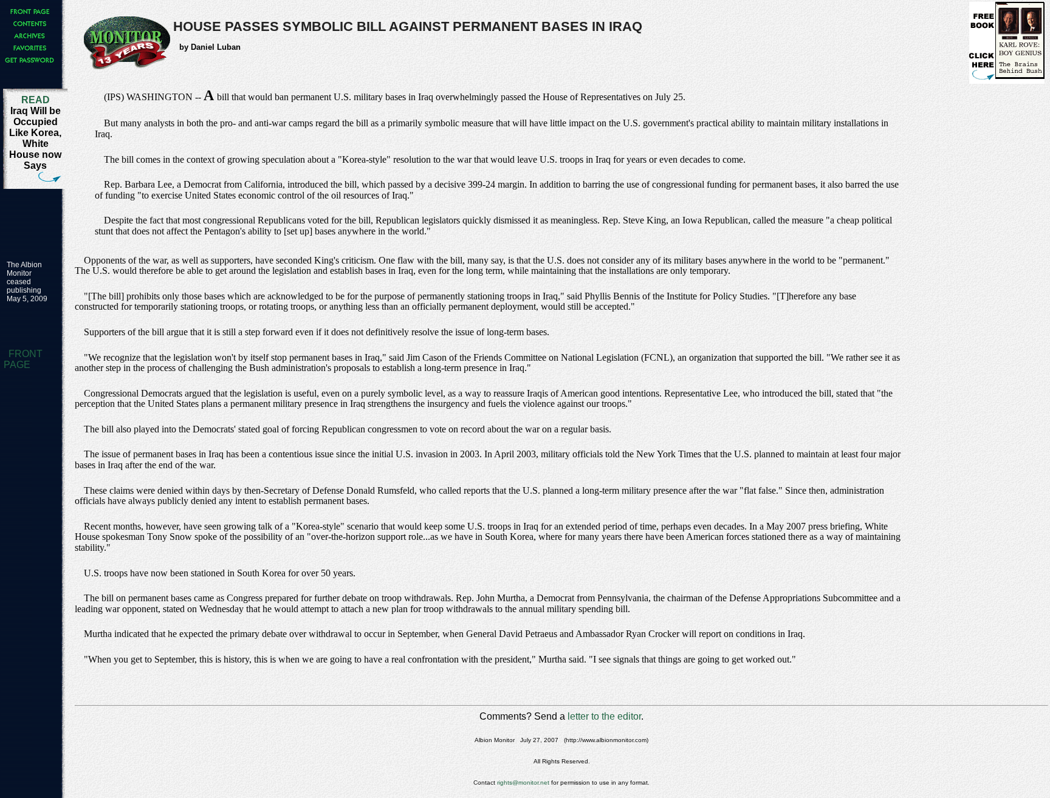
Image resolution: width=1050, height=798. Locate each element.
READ (35, 100)
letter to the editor (604, 716)
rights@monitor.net (523, 782)
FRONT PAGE (23, 359)
